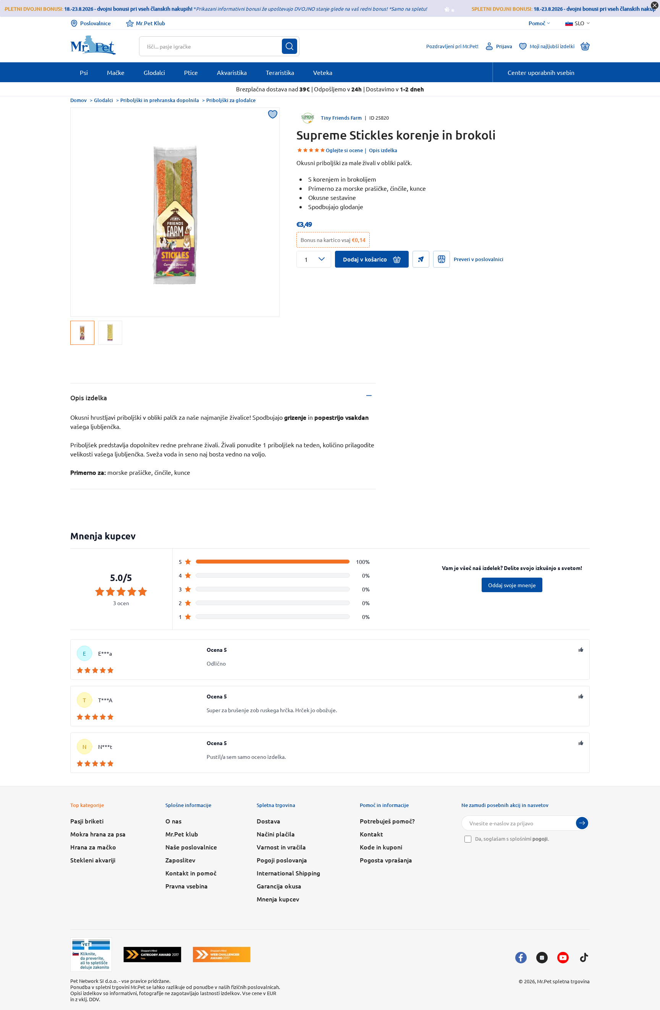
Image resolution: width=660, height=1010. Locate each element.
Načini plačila (276, 834)
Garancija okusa (279, 886)
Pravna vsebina (186, 886)
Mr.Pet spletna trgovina (563, 981)
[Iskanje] (289, 46)
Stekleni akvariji (92, 860)
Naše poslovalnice (191, 847)
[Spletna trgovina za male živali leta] (152, 954)
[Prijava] (582, 823)
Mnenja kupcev (278, 899)
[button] (313, 259)
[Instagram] (542, 957)
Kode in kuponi (381, 847)
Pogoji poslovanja (282, 860)
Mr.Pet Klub (150, 23)
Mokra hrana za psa (98, 834)
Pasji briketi (87, 821)
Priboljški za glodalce (231, 100)
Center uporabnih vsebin (541, 72)
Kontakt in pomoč (191, 873)
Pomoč (537, 23)
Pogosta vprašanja (386, 860)
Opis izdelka (383, 150)
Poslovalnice (95, 23)
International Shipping (288, 873)
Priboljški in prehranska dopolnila (159, 100)
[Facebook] (521, 957)
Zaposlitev (180, 860)
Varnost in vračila (281, 847)
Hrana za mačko (93, 847)
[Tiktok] (584, 957)
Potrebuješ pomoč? (387, 821)
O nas (173, 821)
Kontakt (371, 834)
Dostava (268, 821)
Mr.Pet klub (181, 834)
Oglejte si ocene (344, 150)
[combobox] (214, 46)
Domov (78, 100)
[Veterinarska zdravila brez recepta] (91, 954)
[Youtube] (563, 957)
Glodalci (103, 100)
